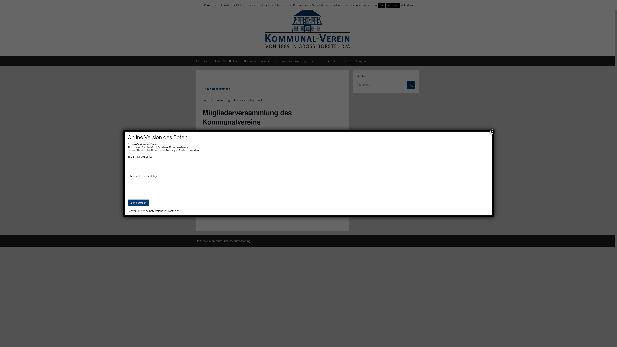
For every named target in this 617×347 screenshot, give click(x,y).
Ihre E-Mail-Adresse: (140, 156)
